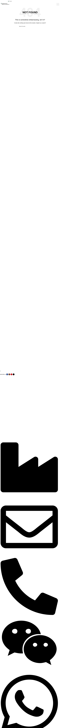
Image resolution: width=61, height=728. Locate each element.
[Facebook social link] (1, 1)
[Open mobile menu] (59, 3)
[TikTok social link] (6, 1)
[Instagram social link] (3, 1)
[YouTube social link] (4, 1)
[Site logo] (4, 3)
